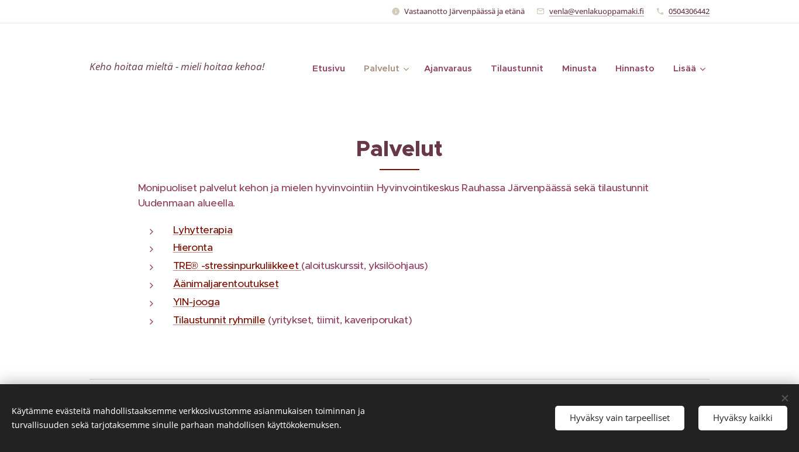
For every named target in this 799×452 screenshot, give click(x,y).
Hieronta (193, 247)
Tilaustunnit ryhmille (219, 319)
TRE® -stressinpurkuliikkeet (237, 265)
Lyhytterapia (203, 229)
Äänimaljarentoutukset (226, 283)
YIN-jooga (196, 301)
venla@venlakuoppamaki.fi (596, 11)
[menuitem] (331, 68)
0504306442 (689, 11)
